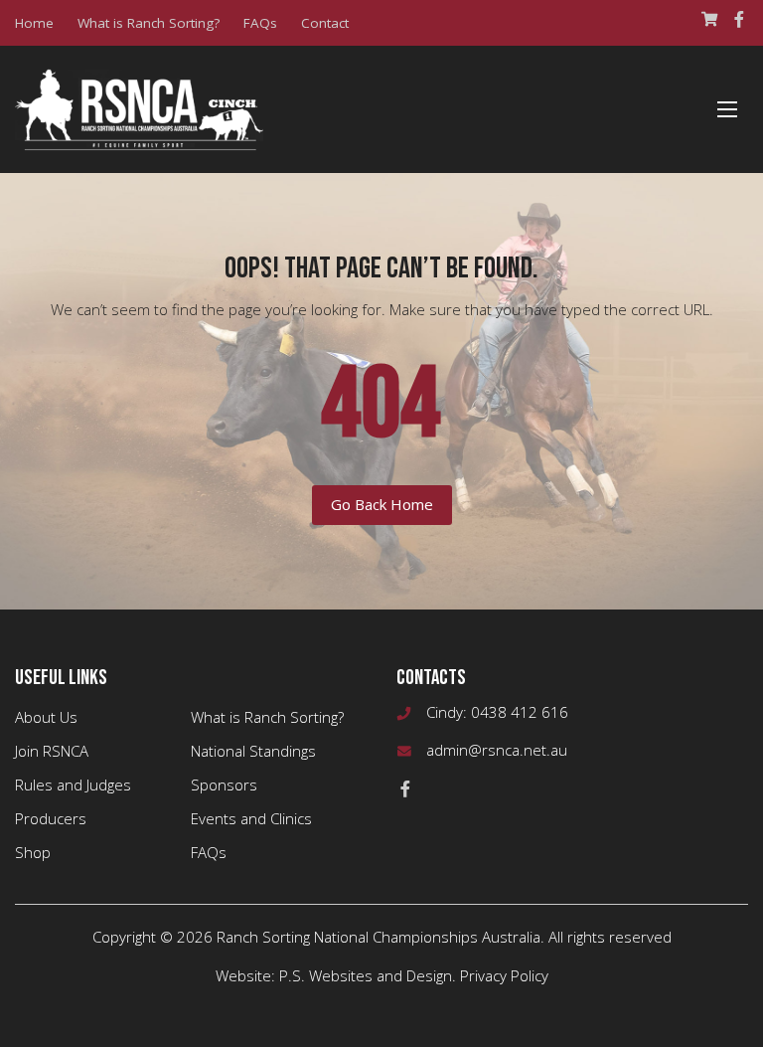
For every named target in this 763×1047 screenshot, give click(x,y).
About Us (46, 717)
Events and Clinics (251, 818)
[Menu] (727, 109)
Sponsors (224, 784)
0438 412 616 (519, 712)
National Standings (253, 751)
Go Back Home (382, 504)
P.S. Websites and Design (365, 975)
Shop (33, 852)
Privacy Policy (504, 975)
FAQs (260, 23)
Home (34, 23)
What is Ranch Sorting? (148, 23)
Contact (325, 23)
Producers (50, 818)
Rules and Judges (73, 784)
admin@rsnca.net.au (496, 750)
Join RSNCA (51, 751)
